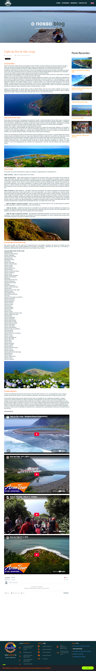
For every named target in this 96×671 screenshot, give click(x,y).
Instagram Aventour (47, 649)
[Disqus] (36, 614)
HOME (58, 3)
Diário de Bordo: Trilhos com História (80, 136)
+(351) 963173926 (27, 655)
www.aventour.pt (8, 411)
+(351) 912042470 (27, 659)
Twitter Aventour (46, 652)
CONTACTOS (83, 3)
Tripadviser (45, 658)
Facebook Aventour (47, 646)
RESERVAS (74, 3)
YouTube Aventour (46, 655)
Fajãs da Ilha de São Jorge (79, 102)
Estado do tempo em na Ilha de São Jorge (64, 652)
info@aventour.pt (27, 652)
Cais (24, 646)
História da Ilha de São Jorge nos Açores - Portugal (82, 88)
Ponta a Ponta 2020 (78, 118)
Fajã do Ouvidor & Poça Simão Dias (81, 71)
